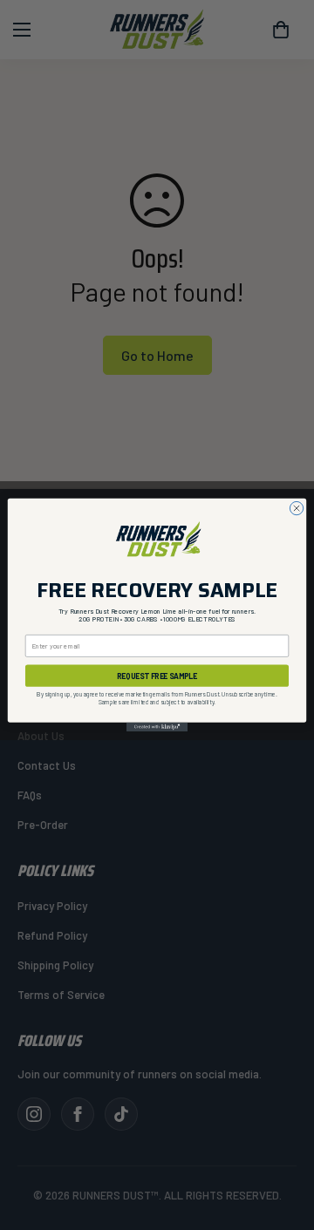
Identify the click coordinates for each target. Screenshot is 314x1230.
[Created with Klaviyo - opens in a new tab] (157, 727)
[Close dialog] (296, 507)
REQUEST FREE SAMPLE (157, 676)
